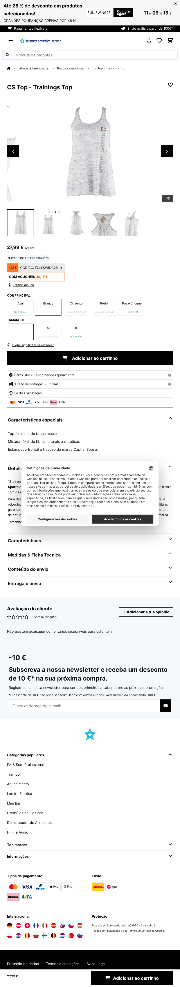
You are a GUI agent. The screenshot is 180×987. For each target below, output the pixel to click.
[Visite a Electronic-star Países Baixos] (62, 935)
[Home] (12, 68)
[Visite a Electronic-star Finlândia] (44, 935)
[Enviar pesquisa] (7, 55)
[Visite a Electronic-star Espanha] (53, 925)
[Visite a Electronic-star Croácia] (18, 935)
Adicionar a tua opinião (147, 612)
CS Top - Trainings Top (108, 68)
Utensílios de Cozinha (25, 813)
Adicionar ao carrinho (94, 358)
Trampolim (16, 774)
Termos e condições (62, 964)
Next (167, 151)
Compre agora (123, 12)
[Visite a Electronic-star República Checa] (71, 925)
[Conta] (149, 41)
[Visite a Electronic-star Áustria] (18, 925)
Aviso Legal (96, 964)
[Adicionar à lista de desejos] (170, 84)
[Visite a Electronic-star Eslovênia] (80, 935)
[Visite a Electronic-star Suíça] (27, 925)
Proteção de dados (23, 964)
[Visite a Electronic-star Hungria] (80, 925)
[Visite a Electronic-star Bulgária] (36, 935)
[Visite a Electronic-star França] (36, 925)
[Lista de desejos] (159, 41)
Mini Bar (13, 803)
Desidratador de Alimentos (29, 822)
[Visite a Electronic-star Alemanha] (9, 925)
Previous (13, 151)
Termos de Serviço (139, 930)
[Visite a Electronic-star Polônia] (9, 935)
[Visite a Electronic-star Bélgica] (53, 935)
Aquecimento (18, 784)
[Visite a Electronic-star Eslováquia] (62, 925)
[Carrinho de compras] (170, 41)
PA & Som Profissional (25, 764)
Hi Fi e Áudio (17, 832)
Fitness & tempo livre (33, 68)
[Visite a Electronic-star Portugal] (71, 935)
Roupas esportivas (71, 68)
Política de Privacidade (106, 930)
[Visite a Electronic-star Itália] (44, 925)
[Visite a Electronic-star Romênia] (27, 935)
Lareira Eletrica (19, 793)
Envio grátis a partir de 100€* (150, 29)
